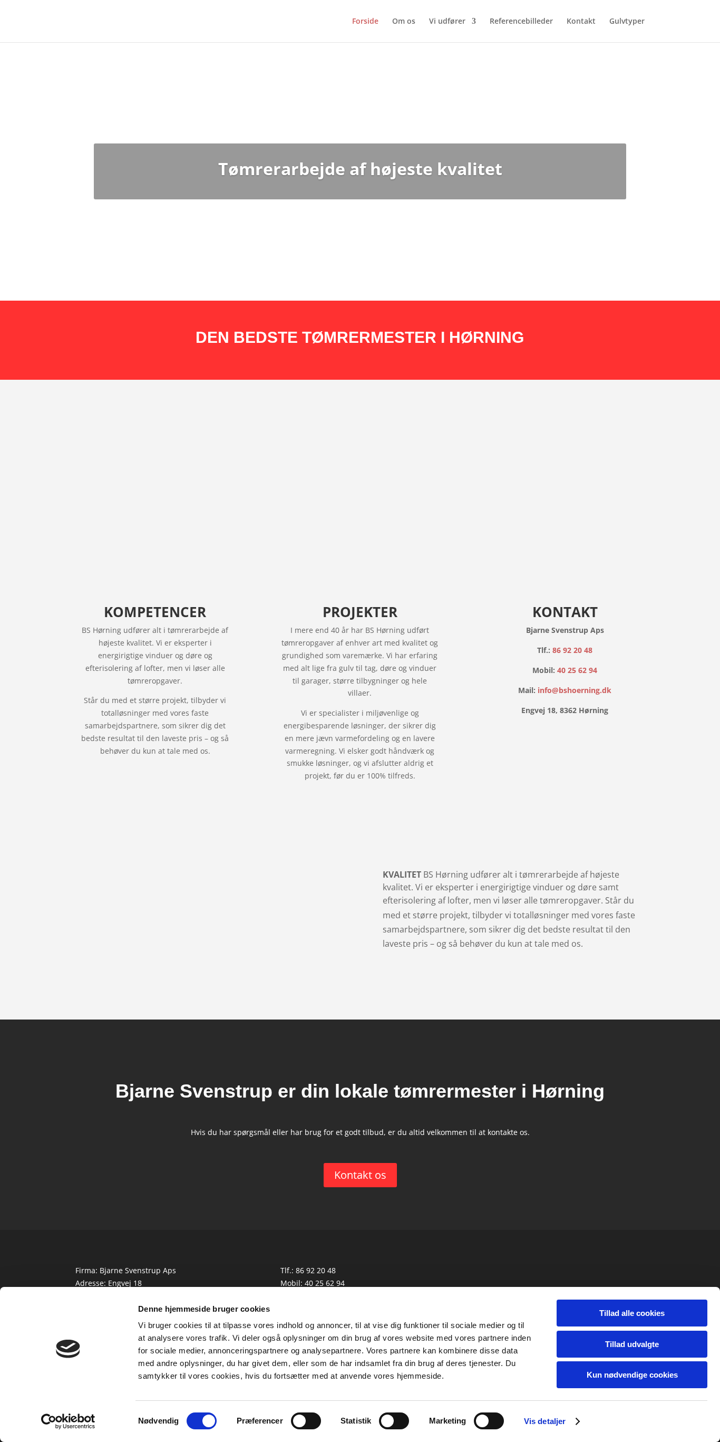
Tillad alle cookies (632, 1313)
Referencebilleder (521, 21)
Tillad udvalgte (632, 1344)
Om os (403, 21)
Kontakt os (360, 1175)
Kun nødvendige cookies (632, 1374)
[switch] (306, 1420)
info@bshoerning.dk (574, 690)
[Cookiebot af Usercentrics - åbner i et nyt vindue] (68, 1421)
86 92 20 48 (572, 650)
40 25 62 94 (577, 670)
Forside (365, 21)
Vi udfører (447, 21)
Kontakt (581, 21)
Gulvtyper (627, 21)
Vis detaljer (545, 1421)
